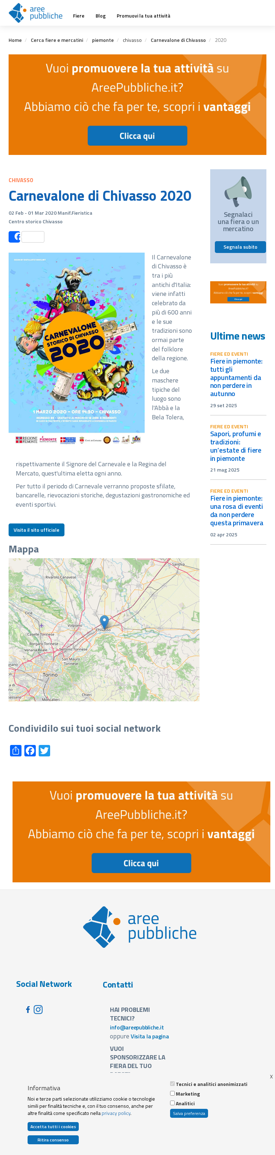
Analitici (185, 1103)
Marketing (188, 1093)
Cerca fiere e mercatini (57, 40)
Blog (101, 15)
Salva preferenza (189, 1113)
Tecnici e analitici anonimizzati (211, 1084)
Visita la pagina (150, 1036)
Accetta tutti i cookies (53, 1126)
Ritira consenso (53, 1139)
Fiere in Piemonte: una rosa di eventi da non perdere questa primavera (237, 510)
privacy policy (116, 1113)
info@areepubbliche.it (137, 1027)
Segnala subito (240, 246)
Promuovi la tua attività (143, 15)
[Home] (38, 13)
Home (15, 40)
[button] (104, 622)
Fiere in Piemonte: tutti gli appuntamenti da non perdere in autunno (236, 377)
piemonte (103, 40)
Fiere (79, 15)
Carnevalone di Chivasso (178, 40)
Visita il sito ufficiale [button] (36, 529)
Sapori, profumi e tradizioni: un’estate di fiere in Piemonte (236, 446)
